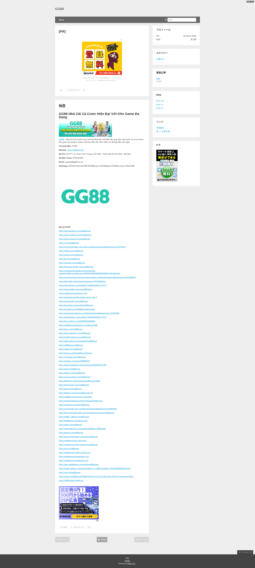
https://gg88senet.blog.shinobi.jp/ (73, 441)
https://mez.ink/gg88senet (69, 472)
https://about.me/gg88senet (70, 389)
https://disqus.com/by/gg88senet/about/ (75, 353)
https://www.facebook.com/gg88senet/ (75, 231)
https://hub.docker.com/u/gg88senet (74, 385)
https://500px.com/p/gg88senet (72, 373)
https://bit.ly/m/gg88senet (69, 259)
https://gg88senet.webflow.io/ (71, 345)
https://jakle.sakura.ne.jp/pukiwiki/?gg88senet (78, 341)
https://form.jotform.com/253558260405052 (77, 321)
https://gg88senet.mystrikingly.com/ (73, 460)
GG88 (59, 9)
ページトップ (247, 552)
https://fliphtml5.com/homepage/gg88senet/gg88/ (79, 381)
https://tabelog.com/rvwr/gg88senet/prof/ (76, 393)
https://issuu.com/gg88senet (70, 329)
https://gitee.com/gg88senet (70, 425)
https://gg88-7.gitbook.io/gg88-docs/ (74, 417)
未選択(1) (160, 59)
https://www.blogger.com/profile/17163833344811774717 (83, 285)
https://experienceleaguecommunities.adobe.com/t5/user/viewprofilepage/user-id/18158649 (97, 277)
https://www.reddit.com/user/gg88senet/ (75, 289)
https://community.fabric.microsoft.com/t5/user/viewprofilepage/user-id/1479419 (92, 247)
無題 (62, 105)
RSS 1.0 (159, 105)
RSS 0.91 (160, 101)
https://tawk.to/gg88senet (69, 369)
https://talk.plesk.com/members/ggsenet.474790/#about (82, 281)
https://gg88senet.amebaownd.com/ (74, 456)
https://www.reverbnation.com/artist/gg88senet (78, 437)
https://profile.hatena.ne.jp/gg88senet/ (75, 337)
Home (61, 20)
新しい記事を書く (163, 131)
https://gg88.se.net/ (75, 150)
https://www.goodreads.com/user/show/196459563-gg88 (82, 365)
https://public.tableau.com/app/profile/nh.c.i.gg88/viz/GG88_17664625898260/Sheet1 (94, 468)
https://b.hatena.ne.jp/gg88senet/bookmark (77, 309)
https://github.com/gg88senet (71, 251)
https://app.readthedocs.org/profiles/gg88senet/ (79, 464)
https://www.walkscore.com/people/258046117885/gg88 (82, 429)
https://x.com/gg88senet (69, 243)
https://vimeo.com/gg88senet (71, 255)
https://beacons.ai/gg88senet (71, 433)
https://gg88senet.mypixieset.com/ (73, 421)
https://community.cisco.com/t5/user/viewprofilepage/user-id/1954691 (88, 409)
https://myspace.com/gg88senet (72, 357)
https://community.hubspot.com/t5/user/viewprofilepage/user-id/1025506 (89, 313)
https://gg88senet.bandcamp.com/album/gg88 (78, 325)
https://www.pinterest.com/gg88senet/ (74, 239)
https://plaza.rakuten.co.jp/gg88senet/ (74, 333)
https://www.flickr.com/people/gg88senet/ (76, 305)
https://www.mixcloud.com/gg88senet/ (74, 377)
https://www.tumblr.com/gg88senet (73, 301)
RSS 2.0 (159, 108)
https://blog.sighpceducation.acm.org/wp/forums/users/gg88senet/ (86, 413)
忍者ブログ (132, 564)
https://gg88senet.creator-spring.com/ (74, 452)
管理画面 (160, 128)
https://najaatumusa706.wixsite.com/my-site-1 (78, 297)
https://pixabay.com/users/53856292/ (74, 361)
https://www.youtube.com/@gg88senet (75, 235)
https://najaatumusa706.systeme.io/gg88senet (78, 445)
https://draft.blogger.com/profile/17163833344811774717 (83, 317)
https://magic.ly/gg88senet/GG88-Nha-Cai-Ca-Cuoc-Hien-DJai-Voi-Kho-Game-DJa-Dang (96, 476)
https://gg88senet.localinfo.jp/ (71, 480)
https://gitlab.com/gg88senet (71, 349)
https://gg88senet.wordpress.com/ (73, 293)
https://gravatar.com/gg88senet (72, 263)
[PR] (62, 31)
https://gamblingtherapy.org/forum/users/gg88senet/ (80, 401)
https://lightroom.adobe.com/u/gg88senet (76, 267)
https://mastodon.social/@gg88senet (74, 405)
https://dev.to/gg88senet (69, 448)
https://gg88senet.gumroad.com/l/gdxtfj (75, 397)
